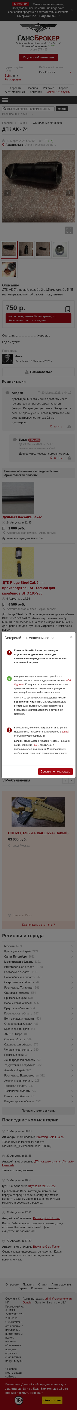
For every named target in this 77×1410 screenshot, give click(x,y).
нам (35, 745)
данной (65, 731)
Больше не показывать (55, 771)
